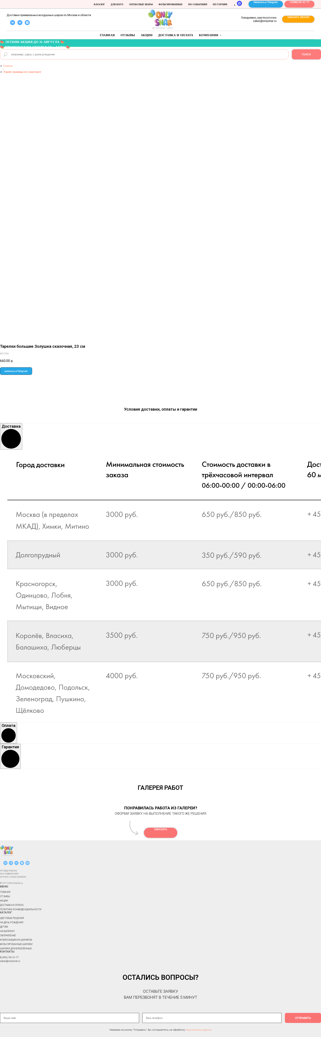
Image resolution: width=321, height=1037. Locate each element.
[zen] (27, 24)
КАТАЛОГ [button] (99, 4)
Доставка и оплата (175, 35)
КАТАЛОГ (6, 912)
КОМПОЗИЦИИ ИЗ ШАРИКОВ (16, 939)
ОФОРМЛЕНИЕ (8, 935)
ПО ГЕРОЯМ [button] (220, 4)
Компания (209, 35)
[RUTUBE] (16, 864)
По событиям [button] (197, 4)
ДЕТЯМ (4, 926)
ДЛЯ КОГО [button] (117, 4)
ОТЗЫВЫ (5, 896)
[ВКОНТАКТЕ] (5, 864)
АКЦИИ (147, 35)
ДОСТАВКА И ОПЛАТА (12, 905)
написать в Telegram (16, 371)
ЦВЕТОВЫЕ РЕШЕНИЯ (12, 918)
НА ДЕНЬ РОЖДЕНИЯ (11, 922)
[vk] (12, 24)
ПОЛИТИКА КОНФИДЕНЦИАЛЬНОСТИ (20, 909)
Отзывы (128, 35)
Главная (107, 35)
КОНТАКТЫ (7, 951)
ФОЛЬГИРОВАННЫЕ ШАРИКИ (16, 944)
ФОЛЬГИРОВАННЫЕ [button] (170, 4)
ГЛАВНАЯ (5, 892)
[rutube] (19, 24)
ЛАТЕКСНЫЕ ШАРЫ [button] (141, 4)
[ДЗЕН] (22, 864)
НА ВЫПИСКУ (7, 931)
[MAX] (239, 5)
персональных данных (199, 1029)
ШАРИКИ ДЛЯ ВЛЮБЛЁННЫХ (16, 948)
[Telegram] (11, 864)
